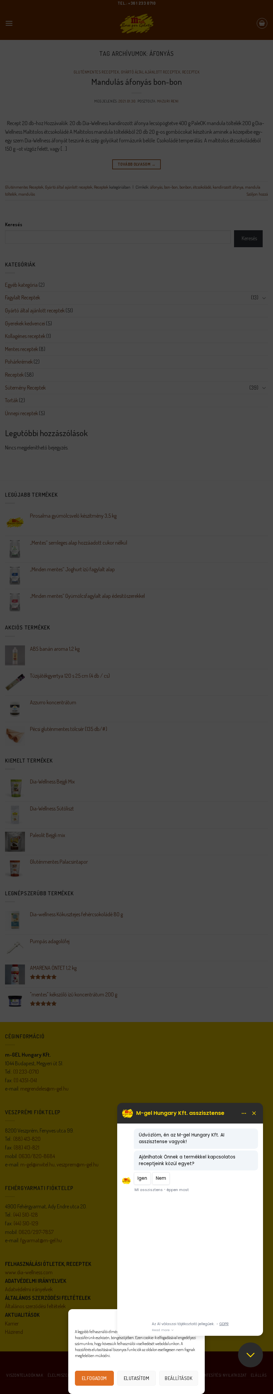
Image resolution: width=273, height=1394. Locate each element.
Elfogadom (94, 1378)
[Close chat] (250, 1354)
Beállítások (178, 1378)
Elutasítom (136, 1378)
